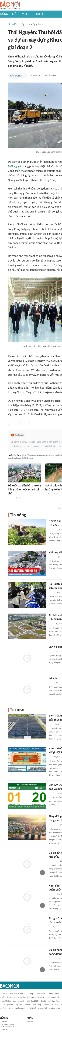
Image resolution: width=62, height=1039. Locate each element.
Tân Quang (53, 442)
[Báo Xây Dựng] (15, 75)
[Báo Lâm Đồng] (52, 793)
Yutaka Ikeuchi (53, 994)
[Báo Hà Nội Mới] (52, 593)
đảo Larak (41, 997)
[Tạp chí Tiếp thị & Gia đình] (50, 927)
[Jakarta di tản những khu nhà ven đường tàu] (27, 689)
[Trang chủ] (10, 5)
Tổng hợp (30, 1022)
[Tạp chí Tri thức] (51, 651)
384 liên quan (50, 75)
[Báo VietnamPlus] (52, 530)
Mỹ (59, 1008)
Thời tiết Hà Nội (16, 994)
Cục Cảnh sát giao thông (50, 1001)
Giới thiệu (3, 1022)
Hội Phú (19, 1005)
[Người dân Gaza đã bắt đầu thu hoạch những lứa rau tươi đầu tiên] (27, 532)
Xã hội (27, 1005)
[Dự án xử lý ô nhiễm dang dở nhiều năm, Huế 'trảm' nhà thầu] (27, 863)
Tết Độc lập (6, 1008)
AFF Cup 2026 (32, 1001)
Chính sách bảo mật (7, 1027)
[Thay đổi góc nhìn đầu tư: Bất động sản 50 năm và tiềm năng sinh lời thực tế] (27, 827)
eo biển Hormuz (20, 1008)
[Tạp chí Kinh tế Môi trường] (51, 724)
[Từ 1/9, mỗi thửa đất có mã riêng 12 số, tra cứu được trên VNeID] (27, 626)
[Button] (24, 75)
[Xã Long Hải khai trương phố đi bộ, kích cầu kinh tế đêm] (27, 563)
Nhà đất (12, 24)
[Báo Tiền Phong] (11, 498)
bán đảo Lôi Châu (51, 1005)
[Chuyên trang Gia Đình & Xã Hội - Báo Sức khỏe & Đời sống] (52, 894)
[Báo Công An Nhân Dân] (53, 861)
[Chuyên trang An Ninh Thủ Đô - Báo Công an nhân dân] (50, 757)
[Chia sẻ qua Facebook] (10, 423)
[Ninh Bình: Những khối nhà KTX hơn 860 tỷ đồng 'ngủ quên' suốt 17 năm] (27, 896)
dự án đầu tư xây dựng (20, 446)
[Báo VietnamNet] (51, 624)
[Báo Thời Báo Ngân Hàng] (52, 825)
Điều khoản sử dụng (7, 1024)
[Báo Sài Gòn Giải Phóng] (52, 557)
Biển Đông (37, 1005)
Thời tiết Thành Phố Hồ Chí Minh (42, 1008)
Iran (32, 997)
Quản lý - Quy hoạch (33, 24)
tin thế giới (23, 997)
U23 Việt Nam (7, 1005)
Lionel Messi (40, 994)
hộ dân (36, 446)
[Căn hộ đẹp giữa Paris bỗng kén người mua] (27, 658)
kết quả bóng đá (8, 997)
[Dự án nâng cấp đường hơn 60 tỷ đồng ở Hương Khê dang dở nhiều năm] (27, 961)
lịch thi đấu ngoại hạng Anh (13, 1001)
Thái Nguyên (15, 166)
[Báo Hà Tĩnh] (52, 958)
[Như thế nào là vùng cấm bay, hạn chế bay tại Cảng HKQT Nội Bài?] (27, 759)
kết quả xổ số (53, 997)
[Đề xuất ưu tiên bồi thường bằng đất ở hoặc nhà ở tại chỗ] (24, 472)
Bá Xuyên (15, 442)
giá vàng (29, 994)
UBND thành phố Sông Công (34, 442)
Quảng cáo (3, 1030)
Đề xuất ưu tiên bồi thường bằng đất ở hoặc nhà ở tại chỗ (24, 489)
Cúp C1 (4, 994)
